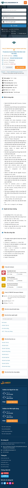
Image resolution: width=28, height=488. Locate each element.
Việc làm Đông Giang (6, 351)
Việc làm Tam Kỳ (5, 342)
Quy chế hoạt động (5, 466)
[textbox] (14, 18)
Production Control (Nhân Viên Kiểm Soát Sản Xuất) (14, 52)
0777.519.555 (6, 452)
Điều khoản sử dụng (5, 464)
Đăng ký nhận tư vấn (12, 402)
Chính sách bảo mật (5, 458)
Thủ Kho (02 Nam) (11, 277)
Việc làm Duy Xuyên (6, 360)
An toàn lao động (5, 328)
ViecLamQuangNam (6, 429)
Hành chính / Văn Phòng (14, 29)
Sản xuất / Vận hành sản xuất (16, 58)
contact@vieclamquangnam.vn (9, 450)
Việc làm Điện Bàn (5, 357)
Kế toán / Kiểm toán (6, 31)
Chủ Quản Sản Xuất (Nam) (12, 283)
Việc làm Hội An (5, 345)
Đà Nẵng (15, 55)
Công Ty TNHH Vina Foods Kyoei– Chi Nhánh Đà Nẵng (16, 272)
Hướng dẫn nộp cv (4, 462)
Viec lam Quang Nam (6, 433)
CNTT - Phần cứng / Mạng (7, 331)
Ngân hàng (13, 31)
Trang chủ (3, 71)
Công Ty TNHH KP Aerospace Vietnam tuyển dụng (14, 48)
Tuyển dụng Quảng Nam (7, 431)
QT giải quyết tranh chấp (6, 460)
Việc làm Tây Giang (6, 348)
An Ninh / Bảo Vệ (5, 325)
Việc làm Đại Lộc (5, 354)
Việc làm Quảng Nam (6, 426)
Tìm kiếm (15, 25)
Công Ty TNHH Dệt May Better (12, 285)
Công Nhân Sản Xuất (11, 271)
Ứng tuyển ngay (20, 67)
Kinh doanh (5, 29)
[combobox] (14, 18)
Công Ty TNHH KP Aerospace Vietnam (15, 71)
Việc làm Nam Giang (6, 366)
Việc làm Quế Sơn (5, 363)
